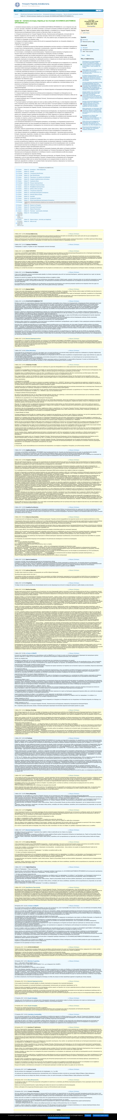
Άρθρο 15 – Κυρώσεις (29, 196)
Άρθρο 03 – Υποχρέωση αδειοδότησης (33, 173)
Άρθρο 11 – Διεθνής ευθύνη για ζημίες (33, 188)
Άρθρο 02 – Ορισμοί (29, 171)
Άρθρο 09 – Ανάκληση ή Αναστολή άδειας (34, 184)
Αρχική (17, 10)
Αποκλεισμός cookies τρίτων (101, 1115)
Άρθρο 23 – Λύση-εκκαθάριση (31, 212)
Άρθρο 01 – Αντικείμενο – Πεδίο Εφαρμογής (35, 169)
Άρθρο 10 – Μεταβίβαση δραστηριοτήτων (34, 186)
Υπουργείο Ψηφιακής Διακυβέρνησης (35, 4)
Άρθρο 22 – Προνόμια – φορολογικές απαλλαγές (36, 210)
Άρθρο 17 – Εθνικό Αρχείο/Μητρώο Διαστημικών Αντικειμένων (39, 200)
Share (88, 55)
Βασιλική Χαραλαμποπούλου (33, 338)
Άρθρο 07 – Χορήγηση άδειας (31, 181)
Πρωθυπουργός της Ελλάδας (29, 10)
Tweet (83, 55)
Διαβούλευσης (95, 49)
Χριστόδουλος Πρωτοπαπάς (33, 887)
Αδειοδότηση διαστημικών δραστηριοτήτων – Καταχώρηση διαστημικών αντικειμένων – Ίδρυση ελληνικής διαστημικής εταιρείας (52, 14)
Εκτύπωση (85, 39)
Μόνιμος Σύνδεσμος (74, 233)
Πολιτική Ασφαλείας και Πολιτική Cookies (59, 1118)
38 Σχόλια (85, 47)
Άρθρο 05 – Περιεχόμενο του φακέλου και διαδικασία (37, 177)
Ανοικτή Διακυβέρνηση (44, 10)
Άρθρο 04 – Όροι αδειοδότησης (32, 175)
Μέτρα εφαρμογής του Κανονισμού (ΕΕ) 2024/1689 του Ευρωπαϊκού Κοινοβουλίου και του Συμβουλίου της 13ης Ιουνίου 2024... (92, 71)
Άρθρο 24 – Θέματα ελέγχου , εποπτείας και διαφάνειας (37, 219)
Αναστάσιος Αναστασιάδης (34, 1014)
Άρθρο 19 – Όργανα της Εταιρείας (32, 205)
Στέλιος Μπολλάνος (31, 350)
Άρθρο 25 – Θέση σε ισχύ (30, 221)
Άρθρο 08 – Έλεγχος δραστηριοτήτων (33, 183)
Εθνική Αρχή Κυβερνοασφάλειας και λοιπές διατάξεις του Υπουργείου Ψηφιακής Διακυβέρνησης (91, 128)
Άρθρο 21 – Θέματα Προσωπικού (32, 209)
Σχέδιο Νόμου (86, 32)
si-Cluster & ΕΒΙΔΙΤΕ (31, 653)
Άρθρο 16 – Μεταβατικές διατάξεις (32, 198)
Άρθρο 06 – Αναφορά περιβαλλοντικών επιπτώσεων (36, 179)
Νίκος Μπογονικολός (33, 1079)
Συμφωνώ (87, 1115)
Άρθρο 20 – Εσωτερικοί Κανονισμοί (32, 207)
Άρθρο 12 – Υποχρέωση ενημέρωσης (33, 190)
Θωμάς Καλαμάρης (32, 998)
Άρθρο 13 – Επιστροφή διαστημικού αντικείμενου (36, 192)
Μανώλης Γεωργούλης (33, 961)
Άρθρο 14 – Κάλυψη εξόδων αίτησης (33, 194)
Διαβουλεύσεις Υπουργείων (62, 10)
